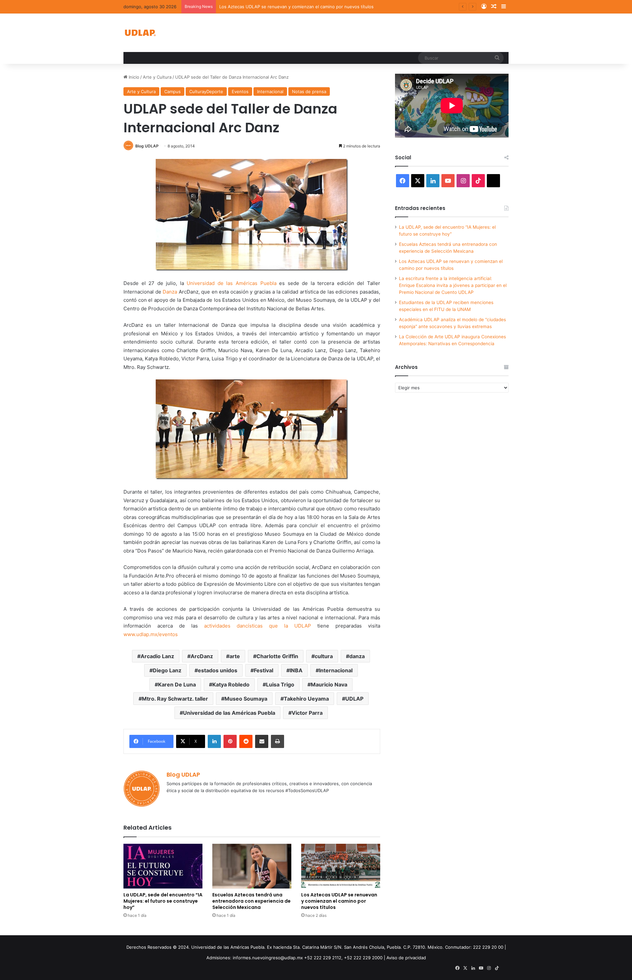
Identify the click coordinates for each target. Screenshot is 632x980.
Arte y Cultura (157, 77)
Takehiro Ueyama (306, 698)
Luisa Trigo (280, 684)
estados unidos (217, 670)
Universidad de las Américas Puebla (231, 283)
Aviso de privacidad (406, 957)
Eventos (240, 91)
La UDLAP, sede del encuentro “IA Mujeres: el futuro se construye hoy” (162, 901)
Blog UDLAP (147, 145)
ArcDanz (202, 656)
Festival (263, 670)
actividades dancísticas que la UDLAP (257, 626)
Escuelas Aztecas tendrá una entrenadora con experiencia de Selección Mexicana (251, 901)
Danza (171, 292)
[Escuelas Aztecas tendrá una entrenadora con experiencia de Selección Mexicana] (251, 866)
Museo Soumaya (245, 698)
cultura (324, 656)
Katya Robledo (231, 684)
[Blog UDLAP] (139, 33)
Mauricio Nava (329, 684)
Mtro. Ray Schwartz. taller (175, 698)
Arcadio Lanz (157, 656)
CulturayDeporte (206, 91)
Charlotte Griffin (277, 656)
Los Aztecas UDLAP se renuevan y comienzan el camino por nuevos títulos (296, 6)
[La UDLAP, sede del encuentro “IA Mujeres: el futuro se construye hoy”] (162, 866)
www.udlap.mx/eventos (150, 634)
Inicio (133, 77)
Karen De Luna (177, 684)
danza (357, 656)
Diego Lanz (167, 670)
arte (234, 656)
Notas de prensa (309, 91)
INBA (296, 670)
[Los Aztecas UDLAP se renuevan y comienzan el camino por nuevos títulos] (340, 866)
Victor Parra (307, 712)
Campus (172, 91)
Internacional (270, 91)
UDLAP (354, 698)
